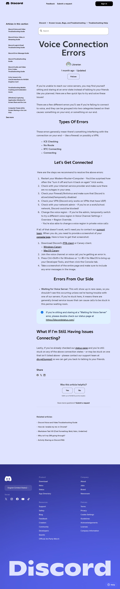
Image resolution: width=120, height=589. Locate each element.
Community (44, 527)
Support (42, 506)
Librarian (76, 64)
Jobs (82, 485)
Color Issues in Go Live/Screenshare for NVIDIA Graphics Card (18, 80)
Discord (42, 23)
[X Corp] (41, 375)
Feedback (50, 4)
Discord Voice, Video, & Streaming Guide (16, 38)
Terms (83, 506)
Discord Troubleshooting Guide (17, 60)
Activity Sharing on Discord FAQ (51, 440)
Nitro (41, 485)
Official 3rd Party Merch (49, 539)
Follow (73, 77)
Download (43, 481)
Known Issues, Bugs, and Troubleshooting (67, 23)
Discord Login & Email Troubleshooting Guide (16, 46)
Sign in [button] (104, 4)
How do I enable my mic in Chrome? (52, 427)
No (79, 390)
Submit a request (64, 4)
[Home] (14, 4)
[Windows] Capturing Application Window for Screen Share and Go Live (17, 100)
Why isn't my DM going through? (51, 436)
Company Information (90, 531)
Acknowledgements (89, 523)
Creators (42, 523)
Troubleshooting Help (98, 23)
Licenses (84, 527)
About (83, 481)
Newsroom (85, 494)
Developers (44, 531)
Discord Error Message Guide (18, 53)
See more (10, 117)
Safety (41, 511)
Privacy (84, 511)
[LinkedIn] (44, 375)
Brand (83, 489)
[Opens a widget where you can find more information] (111, 585)
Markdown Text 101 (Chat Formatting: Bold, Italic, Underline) (62, 431)
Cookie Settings (87, 515)
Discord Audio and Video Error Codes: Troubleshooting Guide (17, 69)
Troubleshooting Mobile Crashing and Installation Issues (17, 90)
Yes (67, 390)
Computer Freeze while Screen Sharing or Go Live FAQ (17, 110)
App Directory (45, 494)
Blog (41, 515)
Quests (42, 535)
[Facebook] (38, 375)
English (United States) (18, 488)
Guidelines (85, 519)
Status (41, 489)
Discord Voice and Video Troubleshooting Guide (16, 30)
